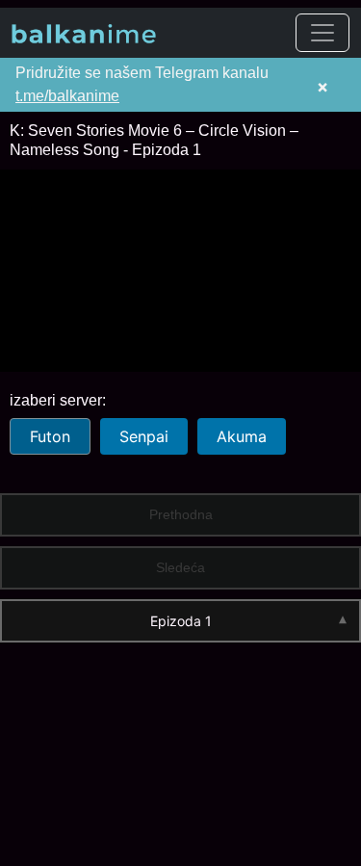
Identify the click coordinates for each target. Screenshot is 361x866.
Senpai (143, 436)
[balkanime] (84, 33)
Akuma (242, 436)
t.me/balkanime (67, 96)
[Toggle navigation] (322, 32)
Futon (50, 436)
